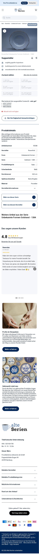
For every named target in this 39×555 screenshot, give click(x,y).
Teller (33, 165)
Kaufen (24, 3)
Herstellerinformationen (10, 188)
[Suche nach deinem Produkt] (4, 18)
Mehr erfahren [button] (7, 106)
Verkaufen (32, 3)
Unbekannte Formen (16, 23)
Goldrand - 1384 (26, 23)
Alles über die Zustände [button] (30, 75)
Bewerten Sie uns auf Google (11, 242)
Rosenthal (7, 23)
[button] (2, 10)
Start (3, 23)
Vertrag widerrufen (19, 513)
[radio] (10, 81)
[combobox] (19, 18)
